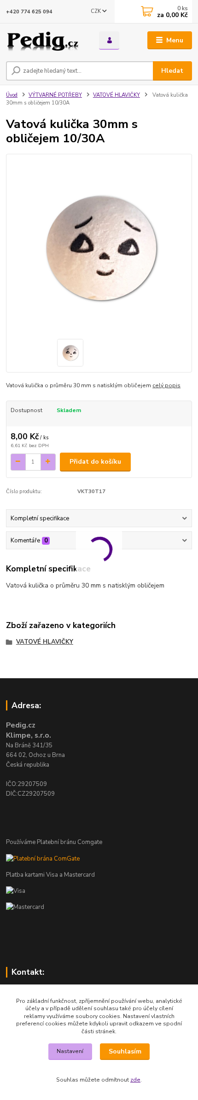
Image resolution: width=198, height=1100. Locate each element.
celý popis (166, 385)
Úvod (11, 95)
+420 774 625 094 (29, 11)
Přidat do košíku (95, 461)
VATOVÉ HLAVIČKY (116, 95)
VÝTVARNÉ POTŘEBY (55, 95)
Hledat (172, 70)
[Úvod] (44, 40)
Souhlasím (125, 1051)
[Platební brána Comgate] (43, 858)
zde (135, 1079)
